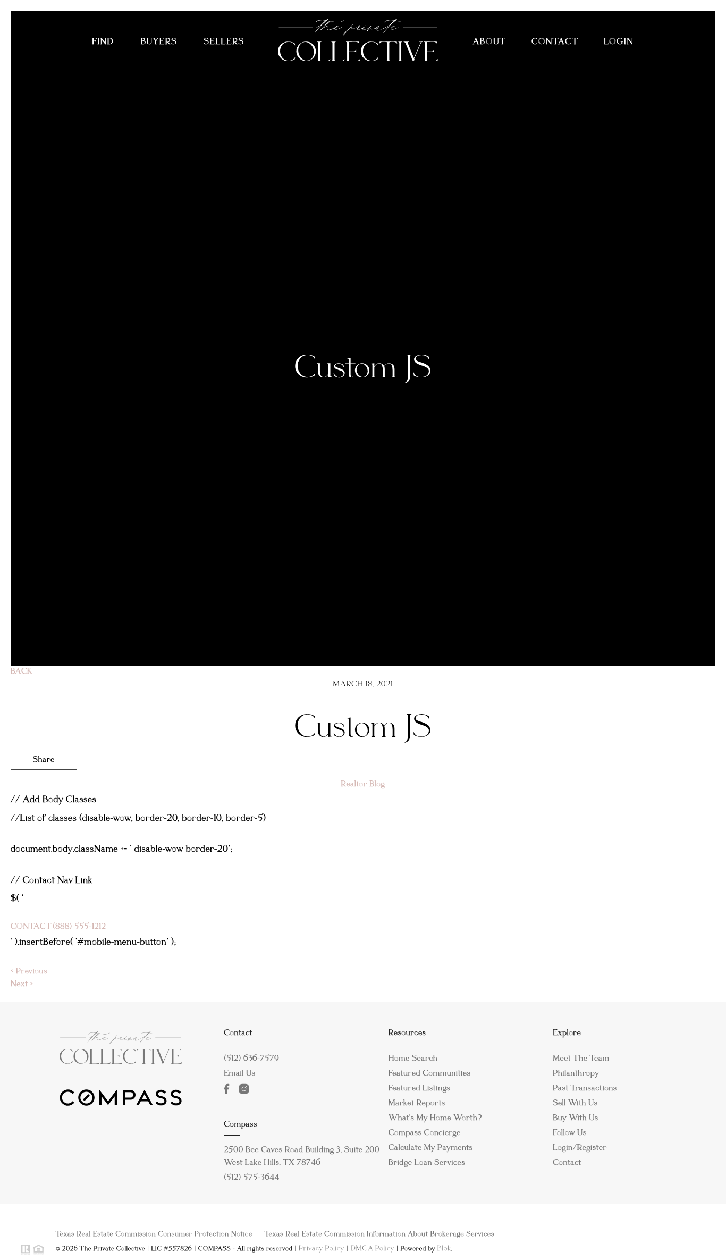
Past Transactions (585, 1089)
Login (619, 42)
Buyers (159, 42)
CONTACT (30, 927)
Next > (22, 984)
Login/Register (580, 1148)
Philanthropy (576, 1074)
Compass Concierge (425, 1133)
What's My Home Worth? (435, 1118)
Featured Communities (430, 1074)
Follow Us (570, 1133)
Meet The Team (581, 1059)
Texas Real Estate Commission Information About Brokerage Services (379, 1234)
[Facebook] (229, 1089)
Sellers (224, 42)
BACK (21, 672)
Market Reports (417, 1103)
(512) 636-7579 (252, 1059)
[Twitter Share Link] (43, 789)
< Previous (29, 972)
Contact (554, 42)
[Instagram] (246, 1089)
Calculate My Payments (431, 1148)
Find (103, 42)
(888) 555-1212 (78, 927)
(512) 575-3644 (252, 1178)
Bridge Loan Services (427, 1163)
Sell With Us (575, 1103)
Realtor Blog (363, 784)
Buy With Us (575, 1118)
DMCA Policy (372, 1249)
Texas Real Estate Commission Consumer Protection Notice (154, 1234)
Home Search (413, 1059)
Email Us (240, 1074)
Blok (444, 1249)
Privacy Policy (321, 1249)
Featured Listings (419, 1089)
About (489, 42)
